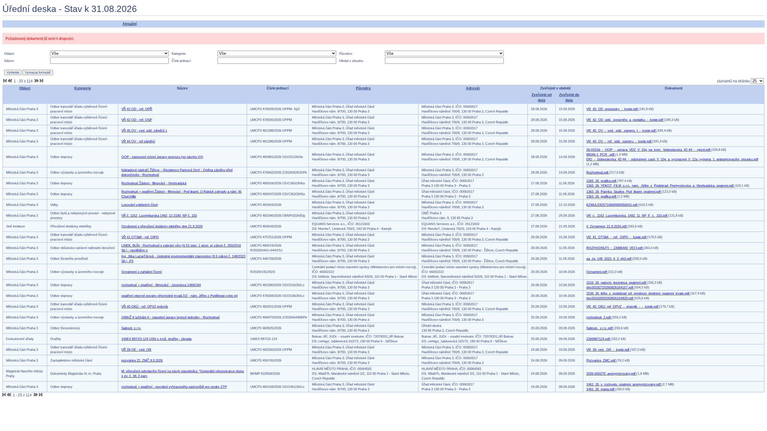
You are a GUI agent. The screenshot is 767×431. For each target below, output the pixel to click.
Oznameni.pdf (597, 272)
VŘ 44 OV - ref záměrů (138, 141)
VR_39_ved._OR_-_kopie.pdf (608, 349)
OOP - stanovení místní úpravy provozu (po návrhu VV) (162, 157)
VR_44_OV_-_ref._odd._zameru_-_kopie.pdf (619, 141)
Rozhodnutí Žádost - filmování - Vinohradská (153, 183)
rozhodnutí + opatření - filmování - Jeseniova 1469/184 (161, 285)
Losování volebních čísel (139, 205)
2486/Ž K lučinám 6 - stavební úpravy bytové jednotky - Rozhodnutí (170, 317)
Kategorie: (179, 53)
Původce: (346, 53)
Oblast (24, 88)
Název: (9, 61)
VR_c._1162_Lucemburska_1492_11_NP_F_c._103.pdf (627, 215)
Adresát (473, 88)
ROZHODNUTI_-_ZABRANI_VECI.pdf (614, 248)
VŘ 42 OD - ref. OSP (136, 120)
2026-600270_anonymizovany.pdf (611, 373)
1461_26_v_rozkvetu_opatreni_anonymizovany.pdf (624, 384)
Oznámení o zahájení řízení (141, 272)
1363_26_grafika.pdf (601, 196)
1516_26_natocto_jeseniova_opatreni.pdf (616, 282)
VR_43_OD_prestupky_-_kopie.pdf (612, 109)
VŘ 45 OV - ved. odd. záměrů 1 (144, 130)
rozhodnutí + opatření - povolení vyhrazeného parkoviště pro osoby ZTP (174, 386)
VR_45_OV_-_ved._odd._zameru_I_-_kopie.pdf (621, 130)
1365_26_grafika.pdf (601, 181)
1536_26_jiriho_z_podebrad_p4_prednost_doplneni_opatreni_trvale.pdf (638, 293)
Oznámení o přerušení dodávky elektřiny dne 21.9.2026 (162, 226)
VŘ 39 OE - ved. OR (136, 349)
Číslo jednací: (181, 61)
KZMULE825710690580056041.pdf (612, 205)
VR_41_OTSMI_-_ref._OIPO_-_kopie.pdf (616, 237)
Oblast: (9, 53)
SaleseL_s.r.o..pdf (599, 328)
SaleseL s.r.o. (131, 328)
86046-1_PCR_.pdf (600, 154)
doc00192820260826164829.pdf (610, 298)
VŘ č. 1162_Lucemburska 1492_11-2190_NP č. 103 (159, 215)
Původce (363, 88)
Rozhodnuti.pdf (597, 172)
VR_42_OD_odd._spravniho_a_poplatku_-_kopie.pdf (625, 120)
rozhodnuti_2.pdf (599, 317)
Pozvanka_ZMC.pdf (601, 360)
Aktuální (130, 24)
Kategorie (82, 88)
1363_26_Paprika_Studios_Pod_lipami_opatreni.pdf (624, 191)
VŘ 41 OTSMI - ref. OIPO (140, 237)
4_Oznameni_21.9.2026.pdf (606, 226)
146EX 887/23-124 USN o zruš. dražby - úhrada (156, 339)
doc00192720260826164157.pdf (610, 287)
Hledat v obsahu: (351, 61)
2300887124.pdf (598, 339)
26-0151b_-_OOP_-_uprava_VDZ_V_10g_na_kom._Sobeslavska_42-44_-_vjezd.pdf (648, 149)
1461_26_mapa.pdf (600, 389)
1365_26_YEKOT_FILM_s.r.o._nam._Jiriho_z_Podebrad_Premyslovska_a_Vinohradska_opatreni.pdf (660, 185)
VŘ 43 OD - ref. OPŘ (136, 109)
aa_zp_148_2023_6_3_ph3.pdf (609, 258)
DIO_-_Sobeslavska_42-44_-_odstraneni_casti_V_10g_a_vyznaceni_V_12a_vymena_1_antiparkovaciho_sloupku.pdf (672, 159)
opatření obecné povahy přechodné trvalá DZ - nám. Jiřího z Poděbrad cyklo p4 (179, 296)
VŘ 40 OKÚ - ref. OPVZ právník (144, 306)
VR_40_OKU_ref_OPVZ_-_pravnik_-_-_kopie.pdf (622, 306)
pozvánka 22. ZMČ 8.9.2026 (142, 360)
